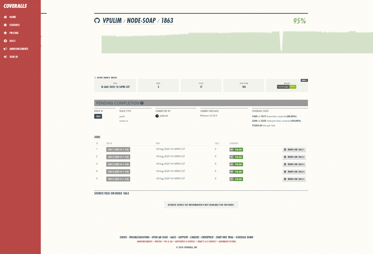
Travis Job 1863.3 (295, 164)
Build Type (125, 111)
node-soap (141, 20)
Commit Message (209, 111)
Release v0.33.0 (208, 115)
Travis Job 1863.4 (295, 171)
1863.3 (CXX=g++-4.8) (118, 164)
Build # (98, 111)
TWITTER (158, 241)
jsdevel (164, 115)
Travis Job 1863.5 (295, 179)
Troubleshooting (139, 237)
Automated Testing (227, 241)
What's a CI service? (207, 241)
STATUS (123, 237)
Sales (173, 237)
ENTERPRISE (207, 237)
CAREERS (194, 237)
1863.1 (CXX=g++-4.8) (118, 149)
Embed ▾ (304, 80)
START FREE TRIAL (224, 237)
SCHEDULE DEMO (244, 237)
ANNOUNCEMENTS (144, 241)
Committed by (163, 111)
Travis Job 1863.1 (295, 149)
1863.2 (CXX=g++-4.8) (118, 157)
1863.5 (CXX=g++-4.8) (118, 179)
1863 (167, 20)
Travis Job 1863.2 (295, 157)
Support (183, 237)
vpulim (112, 20)
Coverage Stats (260, 111)
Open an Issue (160, 237)
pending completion (118, 103)
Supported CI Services (185, 241)
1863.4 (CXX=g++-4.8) (118, 171)
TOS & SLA (168, 241)
